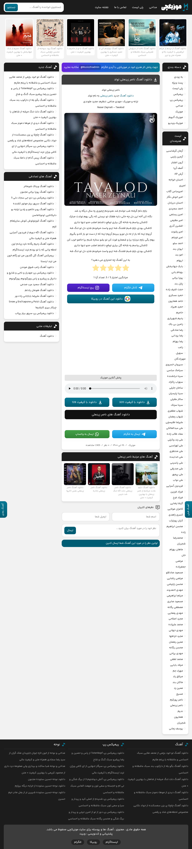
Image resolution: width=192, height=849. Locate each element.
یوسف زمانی (176, 729)
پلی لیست (137, 7)
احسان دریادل (175, 203)
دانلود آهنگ (127, 96)
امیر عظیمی (176, 220)
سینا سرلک (177, 405)
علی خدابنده (176, 457)
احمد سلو (178, 243)
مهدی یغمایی (175, 613)
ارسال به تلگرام (132, 434)
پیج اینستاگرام (86, 288)
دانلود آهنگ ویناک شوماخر (39, 186)
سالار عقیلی (176, 399)
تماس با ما (120, 7)
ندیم (180, 711)
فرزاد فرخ (178, 498)
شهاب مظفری (175, 411)
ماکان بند (177, 682)
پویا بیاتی (177, 278)
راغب (180, 347)
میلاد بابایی (176, 665)
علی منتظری (176, 451)
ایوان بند (178, 249)
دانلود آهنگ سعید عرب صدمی (37, 284)
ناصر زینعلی (106, 96)
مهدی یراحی (176, 653)
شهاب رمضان (175, 417)
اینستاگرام (112, 842)
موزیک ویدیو (175, 123)
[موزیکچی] (174, 7)
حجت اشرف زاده (174, 290)
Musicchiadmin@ (90, 67)
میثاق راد (178, 677)
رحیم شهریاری (175, 318)
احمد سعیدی (176, 209)
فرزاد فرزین (176, 492)
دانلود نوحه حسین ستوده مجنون (46, 779)
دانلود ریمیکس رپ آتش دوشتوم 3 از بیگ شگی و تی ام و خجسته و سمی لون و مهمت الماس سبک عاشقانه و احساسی (96, 786)
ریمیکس (178, 94)
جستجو (11, 7)
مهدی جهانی (176, 630)
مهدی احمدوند (174, 590)
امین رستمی (176, 215)
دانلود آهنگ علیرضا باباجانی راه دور (34, 296)
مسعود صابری (175, 602)
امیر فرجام (177, 238)
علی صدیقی (176, 469)
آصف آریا (178, 168)
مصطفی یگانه (175, 607)
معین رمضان (176, 642)
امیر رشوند (177, 232)
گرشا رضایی (176, 503)
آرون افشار (177, 163)
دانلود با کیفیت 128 (84, 402)
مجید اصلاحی (176, 619)
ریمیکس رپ (176, 100)
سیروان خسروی (174, 365)
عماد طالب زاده (175, 434)
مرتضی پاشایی (175, 578)
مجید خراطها (176, 636)
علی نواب (178, 480)
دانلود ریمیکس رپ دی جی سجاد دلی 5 (32, 198)
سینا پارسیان (176, 393)
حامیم (179, 313)
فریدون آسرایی (174, 486)
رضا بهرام (178, 342)
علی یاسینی (176, 463)
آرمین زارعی (176, 157)
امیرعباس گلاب (174, 191)
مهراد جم (178, 671)
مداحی (153, 7)
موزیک (131, 445)
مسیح (179, 694)
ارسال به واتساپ (84, 434)
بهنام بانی (177, 272)
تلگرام (77, 842)
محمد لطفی (176, 659)
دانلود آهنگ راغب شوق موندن (37, 267)
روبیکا (93, 842)
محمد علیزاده (175, 625)
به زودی (178, 77)
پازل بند (178, 284)
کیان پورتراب (176, 521)
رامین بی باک (176, 324)
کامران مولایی (175, 509)
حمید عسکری (176, 295)
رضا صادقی (177, 330)
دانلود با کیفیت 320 (132, 402)
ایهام (180, 261)
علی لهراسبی (176, 446)
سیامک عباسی (175, 370)
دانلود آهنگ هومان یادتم (39, 290)
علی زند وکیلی (175, 440)
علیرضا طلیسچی (174, 422)
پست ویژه (177, 83)
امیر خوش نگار (175, 197)
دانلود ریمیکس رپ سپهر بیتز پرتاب (34, 313)
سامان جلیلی (176, 388)
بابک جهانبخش (174, 266)
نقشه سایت (102, 7)
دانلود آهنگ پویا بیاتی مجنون (37, 192)
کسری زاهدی (176, 515)
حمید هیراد (176, 307)
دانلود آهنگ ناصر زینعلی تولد (133, 79)
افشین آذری (176, 226)
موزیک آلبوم (176, 117)
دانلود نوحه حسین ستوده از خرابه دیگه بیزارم (40, 786)
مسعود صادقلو (174, 573)
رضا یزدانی (177, 336)
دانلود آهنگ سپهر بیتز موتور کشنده (33, 204)
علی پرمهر (177, 475)
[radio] (125, 269)
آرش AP (178, 174)
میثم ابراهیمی (175, 596)
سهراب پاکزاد (176, 382)
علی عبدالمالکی (174, 428)
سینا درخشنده (175, 376)
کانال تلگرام (130, 288)
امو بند (179, 255)
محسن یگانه (176, 648)
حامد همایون (175, 301)
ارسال (70, 530)
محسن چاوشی (175, 584)
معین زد (178, 688)
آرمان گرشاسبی (174, 151)
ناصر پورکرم (176, 700)
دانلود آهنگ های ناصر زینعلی (111, 414)
